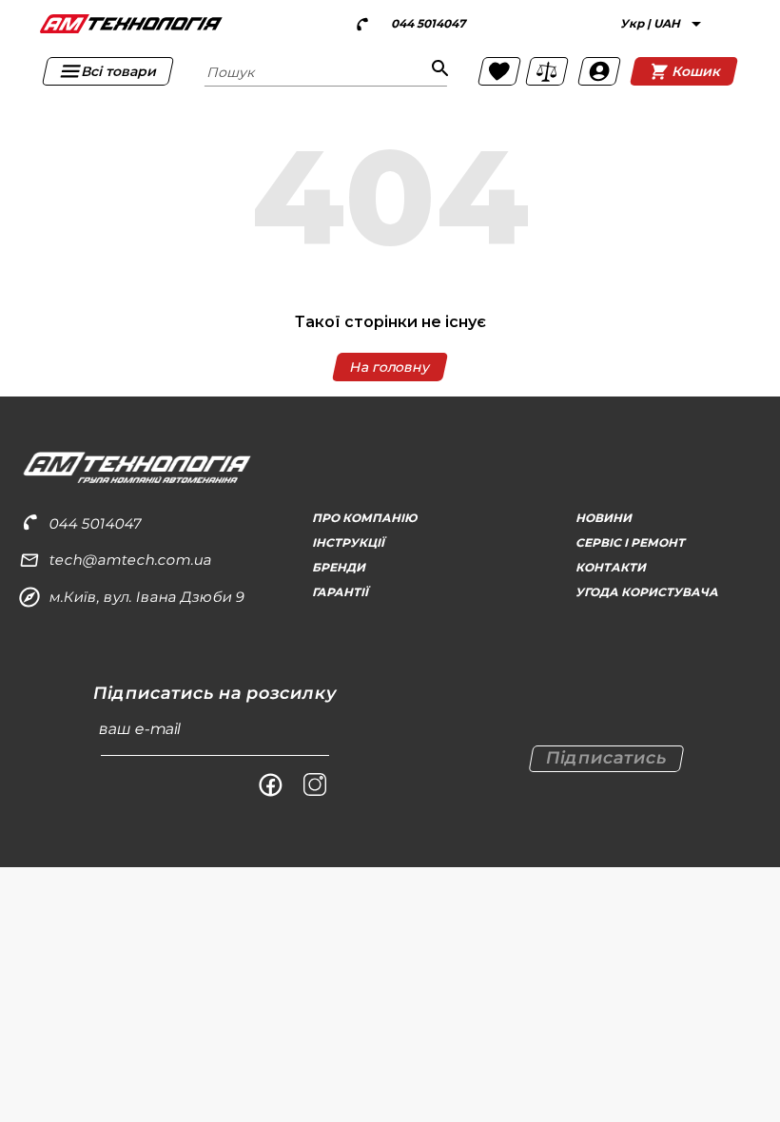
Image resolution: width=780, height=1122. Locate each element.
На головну (390, 367)
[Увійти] (598, 71)
